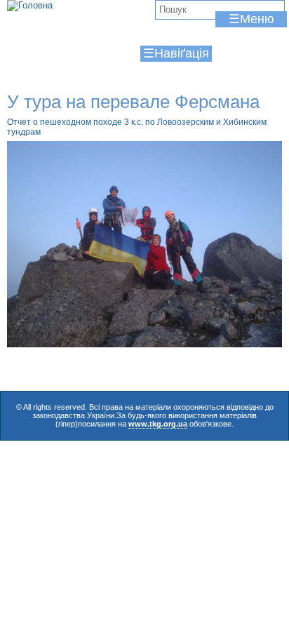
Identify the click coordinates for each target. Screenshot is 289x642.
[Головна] (30, 5)
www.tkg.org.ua (157, 424)
